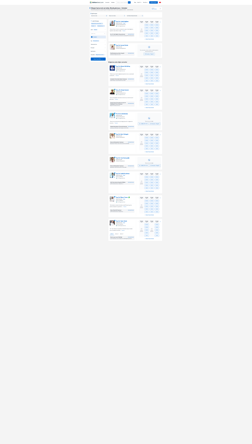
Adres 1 (112, 233)
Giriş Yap (145, 2)
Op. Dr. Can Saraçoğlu (122, 158)
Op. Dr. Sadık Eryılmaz (122, 173)
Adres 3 (121, 233)
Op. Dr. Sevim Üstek (122, 45)
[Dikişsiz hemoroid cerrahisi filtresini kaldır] (102, 23)
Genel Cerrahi (119, 23)
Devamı (124, 30)
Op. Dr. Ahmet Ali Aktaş (123, 66)
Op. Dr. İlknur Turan (122, 197)
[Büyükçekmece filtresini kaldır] (103, 25)
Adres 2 (116, 233)
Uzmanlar (107, 2)
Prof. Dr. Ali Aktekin (122, 114)
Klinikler (113, 2)
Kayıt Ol (138, 2)
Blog (135, 2)
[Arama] (129, 2)
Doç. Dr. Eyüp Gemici (122, 90)
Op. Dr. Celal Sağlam (122, 21)
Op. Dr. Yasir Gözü (121, 221)
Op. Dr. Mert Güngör (122, 134)
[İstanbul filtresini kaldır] (95, 25)
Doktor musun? (154, 2)
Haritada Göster (131, 34)
